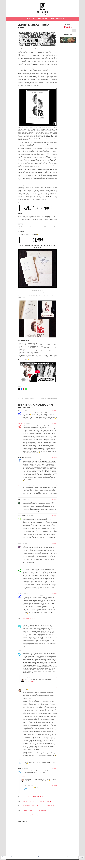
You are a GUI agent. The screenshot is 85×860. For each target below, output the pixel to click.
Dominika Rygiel (21, 423)
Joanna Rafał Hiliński (22, 485)
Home (22, 18)
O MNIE (34, 18)
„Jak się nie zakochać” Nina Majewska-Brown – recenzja (48, 399)
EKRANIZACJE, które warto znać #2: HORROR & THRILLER (27, 399)
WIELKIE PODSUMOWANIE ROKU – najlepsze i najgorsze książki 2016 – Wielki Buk (39, 806)
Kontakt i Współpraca (42, 18)
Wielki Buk (42, 11)
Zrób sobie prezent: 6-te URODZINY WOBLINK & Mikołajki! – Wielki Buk (37, 801)
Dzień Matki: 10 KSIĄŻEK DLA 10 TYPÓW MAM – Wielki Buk (34, 810)
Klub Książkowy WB (60, 18)
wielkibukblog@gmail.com (30, 681)
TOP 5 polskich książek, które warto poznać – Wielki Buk (34, 815)
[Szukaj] (74, 30)
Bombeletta (23, 677)
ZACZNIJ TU (28, 18)
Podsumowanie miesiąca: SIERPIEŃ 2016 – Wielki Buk (33, 797)
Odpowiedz (54, 410)
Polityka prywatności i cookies (66, 856)
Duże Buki (52, 18)
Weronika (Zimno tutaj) (23, 687)
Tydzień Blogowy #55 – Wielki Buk (29, 618)
